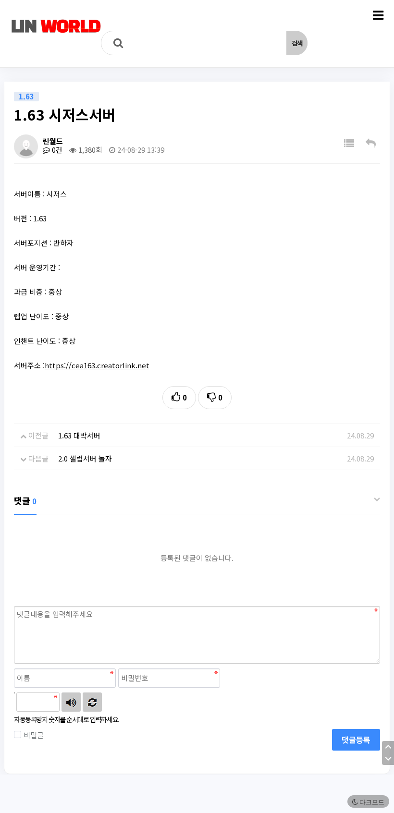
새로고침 (92, 702)
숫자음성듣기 (71, 702)
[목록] (349, 142)
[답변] (371, 142)
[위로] (388, 747)
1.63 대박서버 (79, 435)
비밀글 (34, 735)
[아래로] (388, 759)
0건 (56, 150)
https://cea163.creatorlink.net (97, 365)
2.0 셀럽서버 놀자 (85, 458)
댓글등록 (356, 739)
